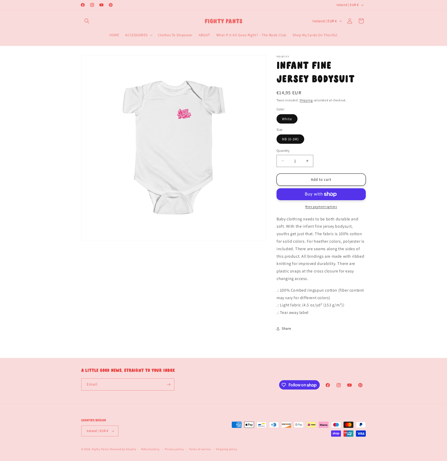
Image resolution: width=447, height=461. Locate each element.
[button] (87, 21)
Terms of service (200, 449)
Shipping (306, 100)
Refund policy (150, 449)
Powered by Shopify (123, 449)
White (287, 119)
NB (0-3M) (290, 139)
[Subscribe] (168, 384)
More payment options (321, 206)
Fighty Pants (100, 449)
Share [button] (286, 328)
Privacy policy (174, 449)
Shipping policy (226, 449)
